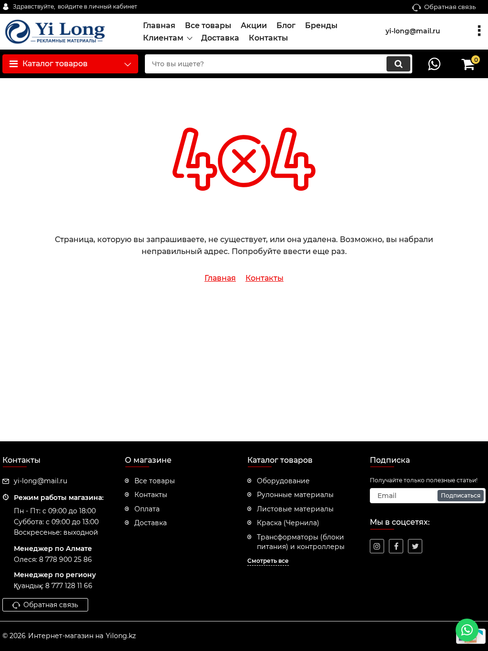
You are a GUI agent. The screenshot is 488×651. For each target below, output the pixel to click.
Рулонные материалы (295, 494)
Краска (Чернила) (288, 523)
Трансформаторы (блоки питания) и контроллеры (301, 542)
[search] (398, 63)
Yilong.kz (121, 635)
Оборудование (283, 481)
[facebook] (396, 546)
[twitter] (415, 546)
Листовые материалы (295, 509)
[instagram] (377, 546)
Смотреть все (268, 560)
